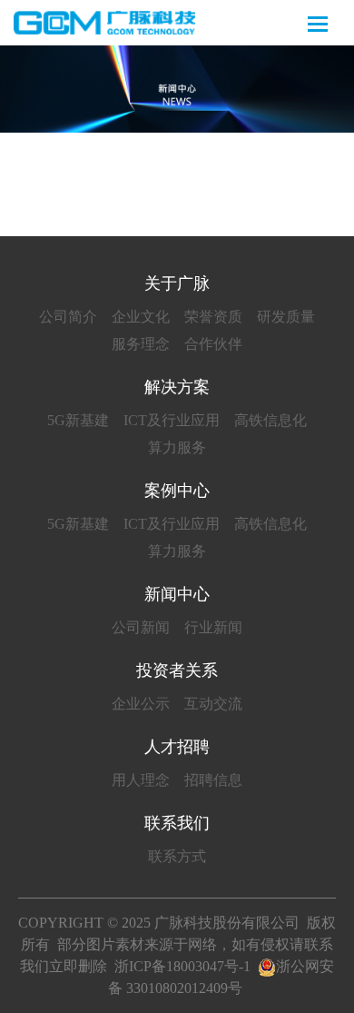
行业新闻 (213, 627)
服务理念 (141, 344)
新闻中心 (177, 594)
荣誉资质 (213, 316)
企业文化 (141, 316)
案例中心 (177, 491)
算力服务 (177, 447)
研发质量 (286, 316)
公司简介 (68, 316)
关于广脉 (177, 283)
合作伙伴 (213, 344)
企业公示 (141, 703)
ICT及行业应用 (171, 420)
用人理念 (141, 780)
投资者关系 (177, 670)
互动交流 (213, 703)
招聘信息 (213, 780)
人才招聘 (177, 747)
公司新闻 (141, 627)
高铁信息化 (270, 420)
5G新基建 (78, 420)
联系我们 (177, 823)
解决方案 (177, 387)
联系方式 (177, 856)
